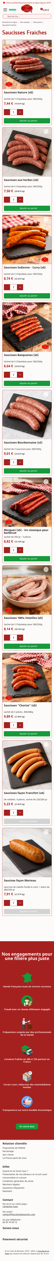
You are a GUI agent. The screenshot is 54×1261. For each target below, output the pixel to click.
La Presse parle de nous (15, 1158)
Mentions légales (11, 1184)
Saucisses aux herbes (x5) (21, 180)
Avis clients (8, 1154)
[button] (27, 120)
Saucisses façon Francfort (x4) (24, 793)
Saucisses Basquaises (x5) (21, 355)
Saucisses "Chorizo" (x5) (20, 705)
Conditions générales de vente (18, 1181)
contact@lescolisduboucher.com (19, 1214)
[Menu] (5, 10)
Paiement (7, 1191)
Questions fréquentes (13, 1187)
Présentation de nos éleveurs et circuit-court (25, 1174)
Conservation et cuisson (15, 1177)
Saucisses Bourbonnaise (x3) (23, 442)
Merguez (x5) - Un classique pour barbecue (26, 531)
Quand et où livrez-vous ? (15, 1171)
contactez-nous (10, 1206)
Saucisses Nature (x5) (18, 92)
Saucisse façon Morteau (20, 880)
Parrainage (8, 1151)
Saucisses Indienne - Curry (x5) (25, 267)
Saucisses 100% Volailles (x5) (23, 618)
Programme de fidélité (14, 1147)
